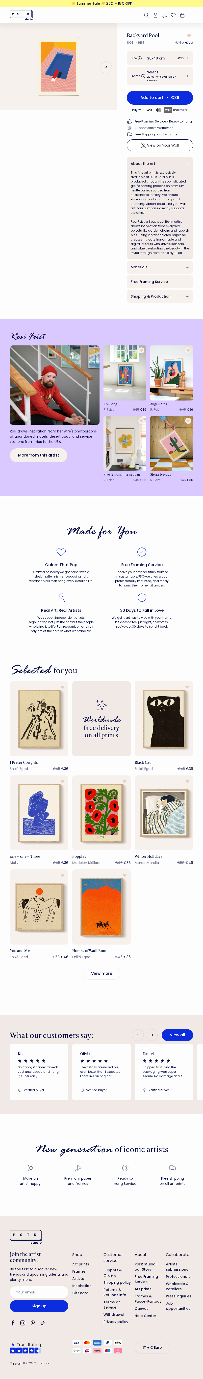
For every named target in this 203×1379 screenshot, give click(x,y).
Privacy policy (115, 1321)
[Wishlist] (173, 15)
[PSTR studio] (21, 15)
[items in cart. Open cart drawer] (181, 15)
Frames (79, 1271)
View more (101, 973)
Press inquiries (178, 1296)
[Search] (147, 15)
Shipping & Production (151, 296)
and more (180, 110)
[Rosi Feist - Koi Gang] (124, 372)
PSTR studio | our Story (146, 1267)
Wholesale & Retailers (177, 1286)
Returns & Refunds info (114, 1292)
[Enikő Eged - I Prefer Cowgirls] (39, 718)
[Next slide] (106, 67)
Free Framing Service (149, 281)
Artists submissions (177, 1267)
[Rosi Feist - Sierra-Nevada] (171, 443)
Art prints (80, 1264)
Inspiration (82, 1285)
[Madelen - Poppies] (101, 813)
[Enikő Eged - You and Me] (39, 907)
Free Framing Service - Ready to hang (163, 121)
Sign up (39, 1306)
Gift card (80, 1292)
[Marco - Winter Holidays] (164, 813)
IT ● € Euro (152, 1347)
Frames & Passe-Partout (148, 1299)
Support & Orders (112, 1273)
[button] (192, 15)
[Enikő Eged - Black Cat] (164, 718)
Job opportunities (178, 1306)
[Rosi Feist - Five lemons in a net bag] (124, 443)
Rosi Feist (136, 42)
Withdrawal (113, 1314)
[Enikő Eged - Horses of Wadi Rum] (101, 907)
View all (177, 1035)
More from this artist (38, 455)
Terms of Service (111, 1305)
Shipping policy (117, 1282)
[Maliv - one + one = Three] (39, 813)
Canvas (142, 1308)
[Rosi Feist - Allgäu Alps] (171, 372)
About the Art (143, 163)
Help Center (145, 1315)
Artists (78, 1278)
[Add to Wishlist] (188, 36)
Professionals (178, 1276)
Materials (139, 267)
